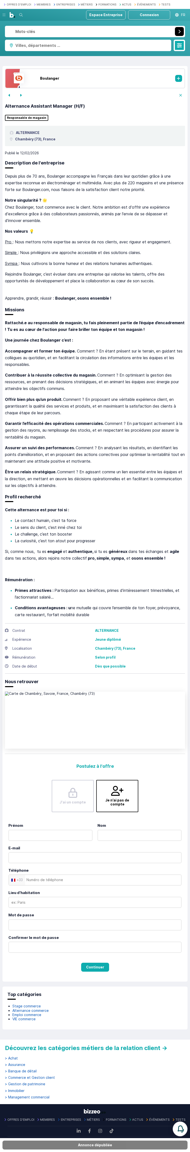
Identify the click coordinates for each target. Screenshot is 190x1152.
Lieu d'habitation (24, 893)
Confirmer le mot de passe (33, 937)
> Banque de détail (21, 1071)
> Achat (11, 1058)
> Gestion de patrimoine (25, 1084)
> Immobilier (14, 1091)
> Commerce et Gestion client (30, 1078)
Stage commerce (26, 1006)
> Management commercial (27, 1097)
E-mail (14, 848)
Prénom (15, 825)
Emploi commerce (26, 1015)
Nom (101, 825)
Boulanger (49, 78)
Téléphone (18, 870)
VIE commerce (24, 1019)
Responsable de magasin (26, 117)
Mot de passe (21, 915)
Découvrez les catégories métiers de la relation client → (86, 1048)
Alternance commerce (30, 1010)
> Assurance (15, 1065)
